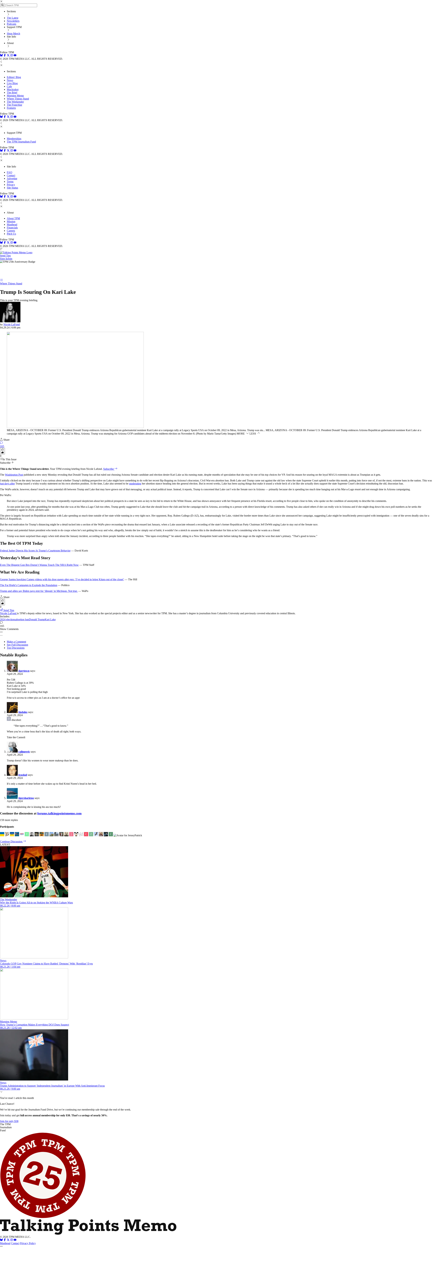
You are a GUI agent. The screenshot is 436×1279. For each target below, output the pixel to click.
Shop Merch (13, 33)
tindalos (22, 712)
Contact (11, 175)
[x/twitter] (8, 55)
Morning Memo (15, 95)
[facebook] (4, 55)
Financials (12, 227)
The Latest (12, 17)
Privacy (11, 184)
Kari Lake (50, 619)
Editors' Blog (14, 77)
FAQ (9, 172)
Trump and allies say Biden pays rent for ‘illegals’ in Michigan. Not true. (39, 591)
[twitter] (8, 1240)
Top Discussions (16, 647)
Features (11, 107)
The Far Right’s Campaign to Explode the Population (28, 585)
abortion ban (22, 619)
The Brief (12, 92)
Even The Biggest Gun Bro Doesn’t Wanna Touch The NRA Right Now (39, 564)
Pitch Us (11, 233)
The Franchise (14, 104)
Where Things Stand (18, 98)
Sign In (4, 258)
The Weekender (15, 101)
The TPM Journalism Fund (21, 141)
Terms (10, 181)
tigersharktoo (26, 798)
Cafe (9, 86)
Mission (11, 221)
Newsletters (13, 20)
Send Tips (5, 255)
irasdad (22, 774)
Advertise (12, 178)
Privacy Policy (28, 1243)
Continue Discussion (11, 841)
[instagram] (11, 55)
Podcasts (11, 24)
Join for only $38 (9, 1121)
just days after (7, 483)
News (10, 80)
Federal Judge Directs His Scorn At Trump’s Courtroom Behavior (35, 550)
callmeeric (24, 751)
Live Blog (12, 83)
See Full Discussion (17, 644)
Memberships (14, 138)
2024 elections (7, 619)
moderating (135, 483)
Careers (11, 230)
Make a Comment (16, 641)
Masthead (12, 224)
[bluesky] (1, 55)
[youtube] (15, 55)
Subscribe (108, 468)
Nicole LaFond (11, 324)
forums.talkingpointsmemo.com (59, 813)
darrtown (23, 670)
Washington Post (14, 474)
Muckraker (13, 89)
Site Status (12, 187)
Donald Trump (37, 619)
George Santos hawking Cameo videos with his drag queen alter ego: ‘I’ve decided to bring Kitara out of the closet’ (62, 579)
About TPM (13, 218)
